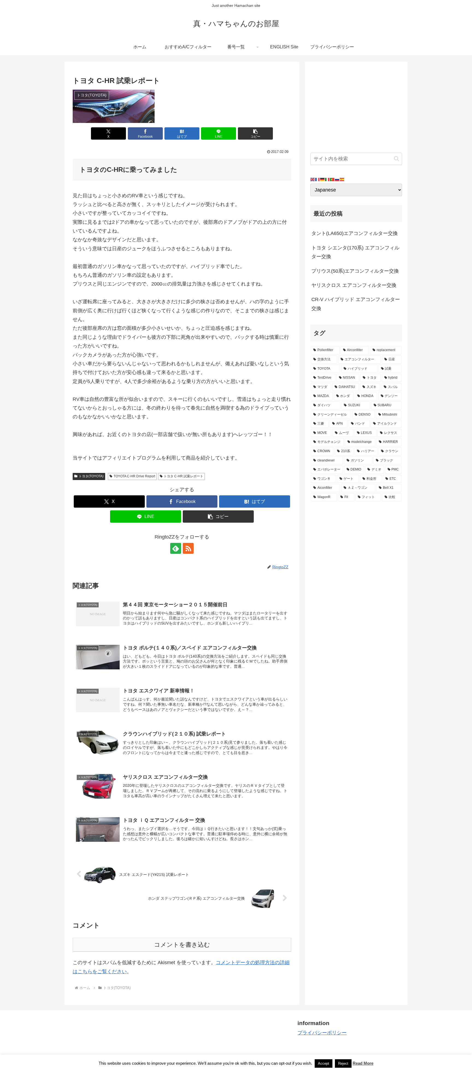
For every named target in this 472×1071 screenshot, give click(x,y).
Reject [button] (343, 1063)
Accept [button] (323, 1063)
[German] (322, 179)
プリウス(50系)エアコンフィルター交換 (355, 271)
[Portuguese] (332, 179)
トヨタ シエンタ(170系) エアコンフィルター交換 (355, 252)
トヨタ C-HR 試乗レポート (183, 476)
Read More (363, 1063)
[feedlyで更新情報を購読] (175, 548)
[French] (317, 179)
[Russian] (337, 179)
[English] (312, 179)
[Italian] (327, 179)
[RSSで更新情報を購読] (188, 548)
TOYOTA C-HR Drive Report (134, 476)
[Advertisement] (356, 105)
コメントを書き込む (182, 944)
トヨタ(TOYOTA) (91, 476)
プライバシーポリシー (322, 1032)
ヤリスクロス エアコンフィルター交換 (353, 285)
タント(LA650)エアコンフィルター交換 (354, 233)
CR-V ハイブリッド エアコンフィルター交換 (355, 304)
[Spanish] (342, 179)
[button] (255, 133)
